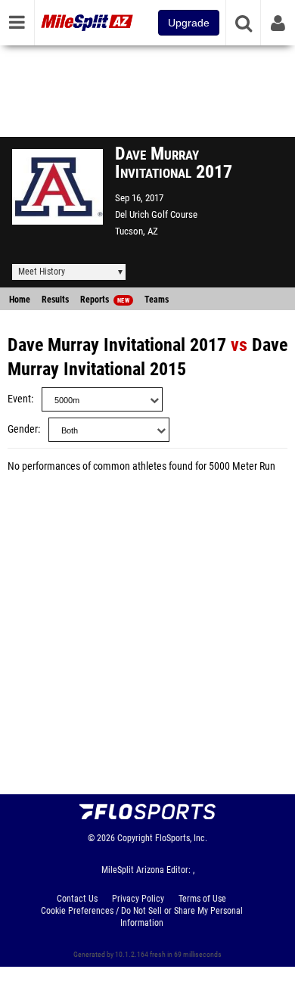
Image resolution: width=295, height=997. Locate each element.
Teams (156, 299)
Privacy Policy (138, 898)
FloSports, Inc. (181, 838)
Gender (23, 429)
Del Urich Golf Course (156, 214)
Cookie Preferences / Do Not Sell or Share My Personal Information (142, 916)
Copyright (135, 838)
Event (19, 399)
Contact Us (77, 898)
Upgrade (189, 23)
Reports (104, 299)
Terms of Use (202, 898)
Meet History (41, 271)
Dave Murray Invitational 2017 (117, 345)
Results (55, 299)
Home (19, 299)
